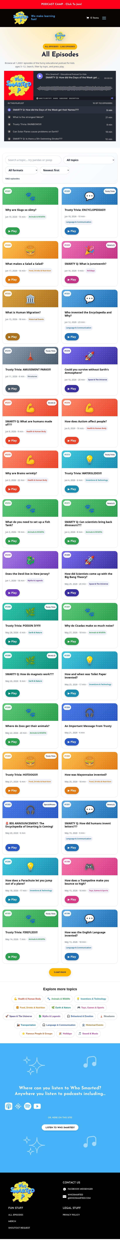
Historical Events (94, 1025)
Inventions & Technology (93, 999)
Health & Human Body (29, 999)
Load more (60, 972)
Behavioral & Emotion (82, 1016)
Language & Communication (60, 1025)
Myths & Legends (51, 1016)
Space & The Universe (20, 1016)
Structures (109, 1016)
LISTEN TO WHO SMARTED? (60, 1128)
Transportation (28, 1025)
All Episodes (15, 1215)
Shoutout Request (19, 1228)
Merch (12, 1221)
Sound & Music (90, 1033)
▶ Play (12, 231)
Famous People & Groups (39, 1033)
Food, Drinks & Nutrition (32, 1007)
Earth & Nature (63, 1007)
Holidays (67, 1033)
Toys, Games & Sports (92, 1007)
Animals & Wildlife (60, 999)
